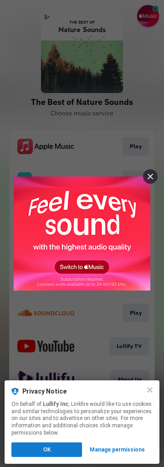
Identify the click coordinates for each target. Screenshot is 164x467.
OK (47, 449)
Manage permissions (117, 449)
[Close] (150, 390)
